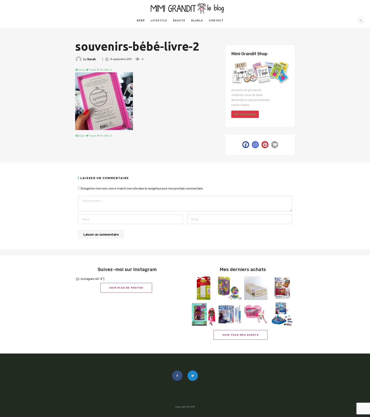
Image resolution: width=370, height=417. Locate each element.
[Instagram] (255, 144)
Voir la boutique (245, 114)
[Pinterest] (265, 144)
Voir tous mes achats (240, 335)
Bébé (141, 20)
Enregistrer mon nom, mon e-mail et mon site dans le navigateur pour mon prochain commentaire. (142, 188)
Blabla (197, 20)
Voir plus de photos (126, 287)
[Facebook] (245, 144)
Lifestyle (159, 20)
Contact (216, 20)
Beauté (179, 20)
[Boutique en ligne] (274, 144)
